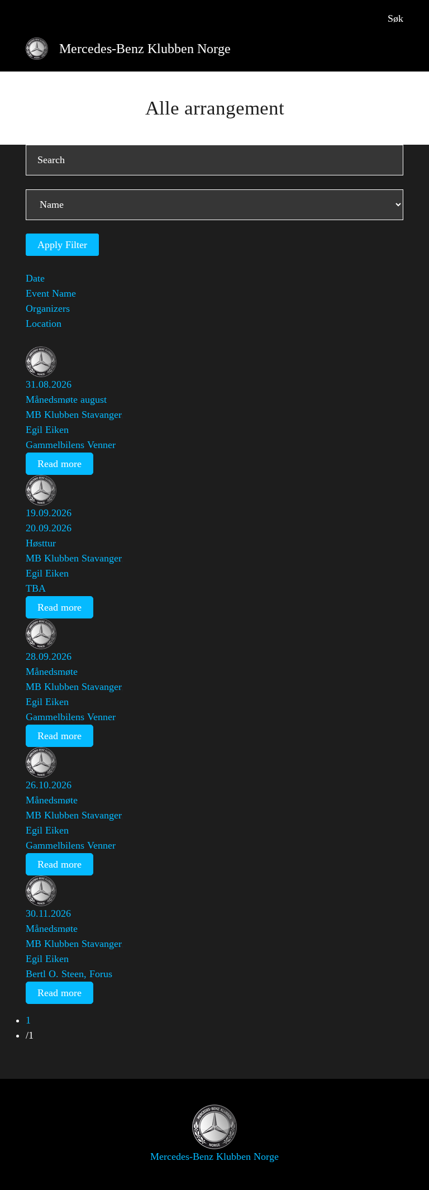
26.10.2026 (49, 785)
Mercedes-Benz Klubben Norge (145, 48)
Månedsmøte (52, 671)
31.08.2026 (49, 384)
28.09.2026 (49, 656)
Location (43, 323)
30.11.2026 (48, 913)
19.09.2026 (49, 512)
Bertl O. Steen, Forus (69, 973)
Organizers (48, 308)
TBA (36, 588)
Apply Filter (62, 244)
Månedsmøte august (66, 399)
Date (35, 278)
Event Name (51, 293)
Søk (395, 18)
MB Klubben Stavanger (73, 414)
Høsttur (41, 543)
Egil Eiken (47, 429)
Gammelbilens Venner (71, 444)
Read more (59, 463)
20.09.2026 (49, 528)
